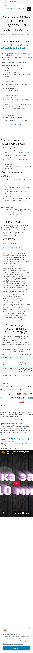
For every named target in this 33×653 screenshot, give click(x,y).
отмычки (22, 428)
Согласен (16, 648)
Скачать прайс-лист (6, 383)
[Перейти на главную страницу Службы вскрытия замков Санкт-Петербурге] (16, 8)
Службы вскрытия (9, 244)
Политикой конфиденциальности (13, 644)
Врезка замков (16, 128)
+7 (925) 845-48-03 (12, 2)
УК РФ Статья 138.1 (23, 432)
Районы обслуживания (11, 248)
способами (21, 227)
